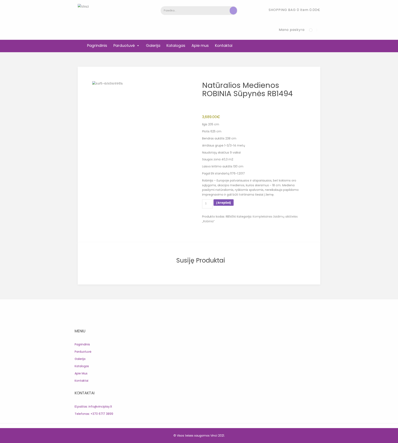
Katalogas (175, 45)
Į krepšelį (223, 203)
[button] (294, 9)
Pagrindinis (97, 45)
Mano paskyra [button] (292, 29)
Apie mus (200, 45)
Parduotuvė (124, 45)
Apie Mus (81, 373)
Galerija (153, 45)
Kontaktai (223, 45)
